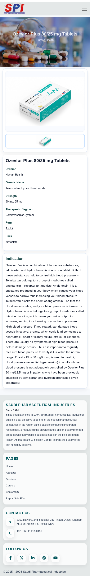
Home (9, 466)
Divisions (11, 479)
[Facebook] (10, 558)
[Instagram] (44, 558)
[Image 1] (45, 141)
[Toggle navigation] (84, 9)
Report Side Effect (16, 498)
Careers (10, 485)
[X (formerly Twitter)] (21, 558)
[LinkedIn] (32, 558)
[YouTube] (55, 558)
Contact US (12, 492)
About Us (11, 472)
